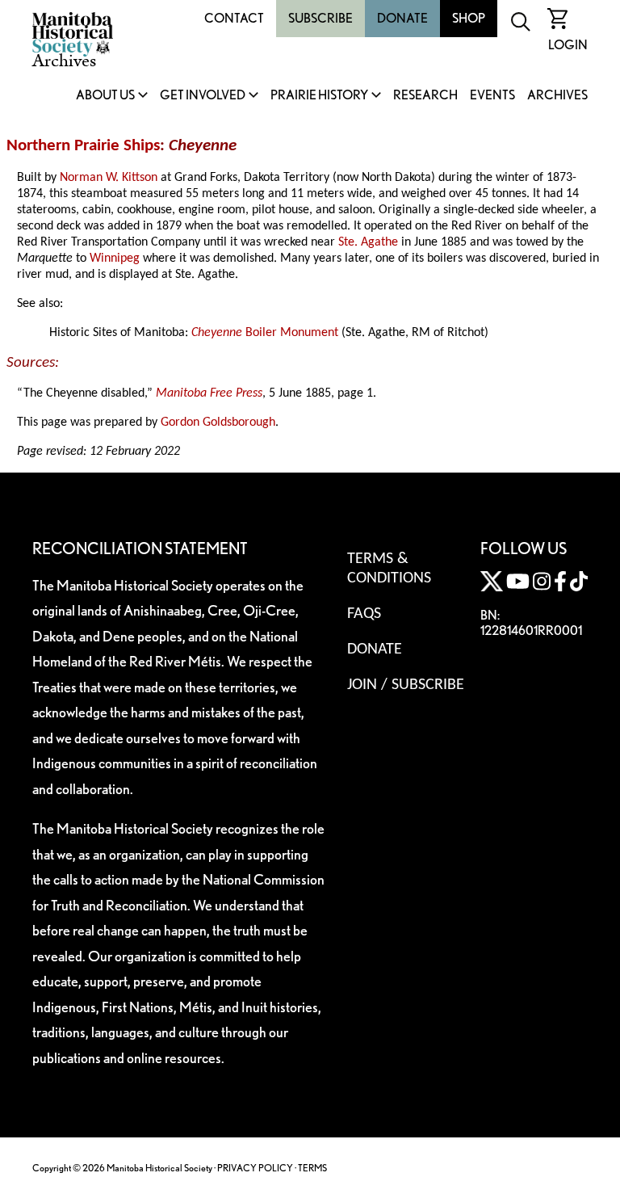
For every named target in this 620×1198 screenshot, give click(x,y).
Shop (468, 18)
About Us (105, 96)
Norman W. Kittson (108, 177)
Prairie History (319, 96)
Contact (234, 18)
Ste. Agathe (368, 242)
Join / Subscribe (405, 685)
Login (568, 45)
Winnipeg (115, 258)
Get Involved (202, 96)
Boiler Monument (264, 332)
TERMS (312, 1168)
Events (492, 96)
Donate (402, 18)
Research (425, 96)
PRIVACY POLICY (255, 1168)
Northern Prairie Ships (83, 145)
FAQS (364, 614)
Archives (557, 96)
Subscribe (320, 18)
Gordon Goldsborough (218, 422)
